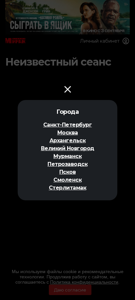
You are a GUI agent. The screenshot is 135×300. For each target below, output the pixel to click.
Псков (67, 172)
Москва (67, 133)
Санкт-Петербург (67, 125)
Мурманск (67, 156)
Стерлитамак (68, 188)
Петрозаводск (67, 164)
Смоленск (67, 180)
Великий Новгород (67, 148)
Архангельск (67, 140)
